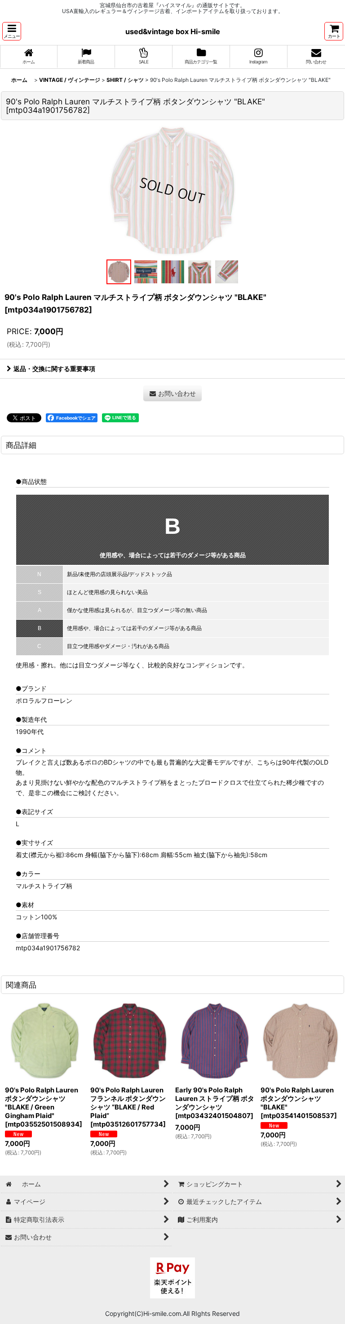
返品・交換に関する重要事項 (54, 368)
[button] (11, 31)
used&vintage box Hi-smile (172, 31)
